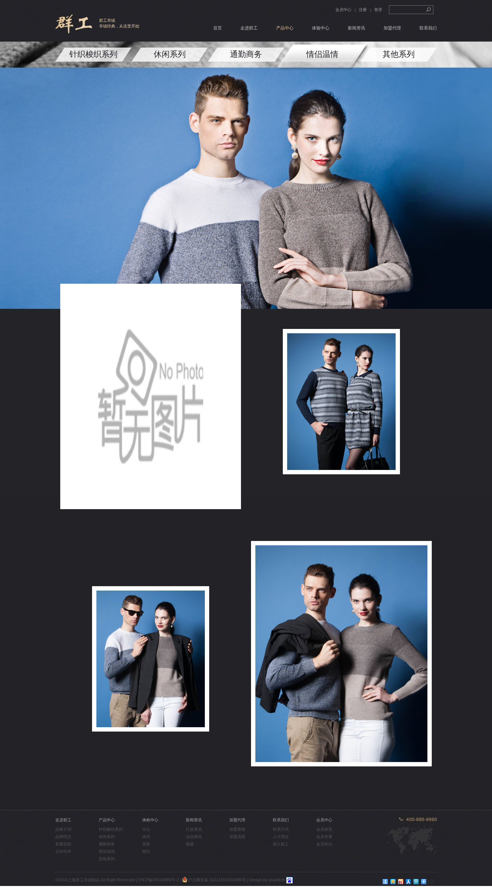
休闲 (146, 836)
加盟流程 (237, 836)
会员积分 (324, 844)
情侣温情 (322, 54)
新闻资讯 (356, 27)
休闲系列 (170, 54)
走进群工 (249, 27)
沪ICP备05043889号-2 (158, 880)
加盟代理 (392, 27)
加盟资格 (237, 829)
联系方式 (281, 829)
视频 (190, 844)
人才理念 (281, 836)
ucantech (276, 880)
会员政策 (324, 829)
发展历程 (63, 844)
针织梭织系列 (93, 54)
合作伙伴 (63, 851)
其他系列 (399, 54)
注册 (363, 9)
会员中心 (343, 9)
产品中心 (285, 27)
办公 (146, 829)
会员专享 (324, 836)
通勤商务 (246, 54)
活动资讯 (194, 836)
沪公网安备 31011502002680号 (216, 880)
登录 (378, 9)
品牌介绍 (63, 829)
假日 (146, 851)
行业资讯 (194, 829)
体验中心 (320, 27)
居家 (146, 844)
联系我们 (428, 27)
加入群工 (281, 844)
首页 (217, 27)
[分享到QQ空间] (393, 881)
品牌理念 (63, 836)
